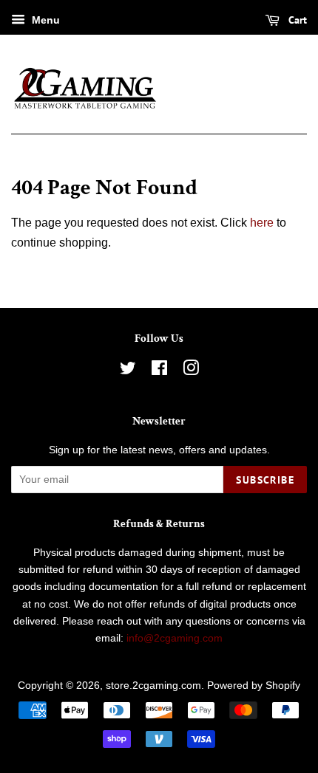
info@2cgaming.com (174, 638)
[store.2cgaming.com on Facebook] (159, 371)
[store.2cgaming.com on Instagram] (191, 371)
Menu (44, 20)
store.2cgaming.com (153, 685)
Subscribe (265, 480)
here (262, 222)
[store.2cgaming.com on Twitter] (128, 371)
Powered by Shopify (253, 685)
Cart (296, 20)
